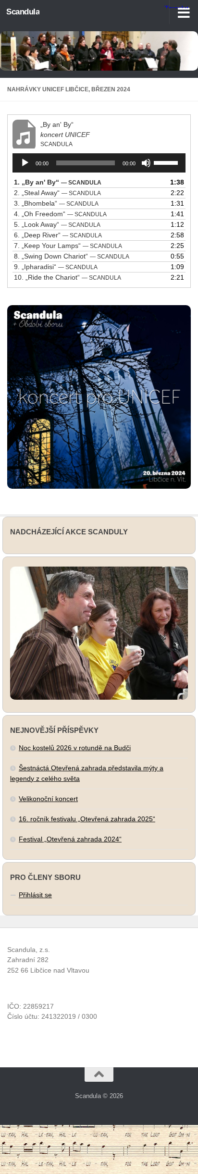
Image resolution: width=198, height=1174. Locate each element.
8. (71, 256)
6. (58, 235)
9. (56, 267)
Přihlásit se (35, 895)
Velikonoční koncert (48, 799)
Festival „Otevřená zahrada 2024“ (70, 839)
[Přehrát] (25, 163)
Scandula (22, 11)
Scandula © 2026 (99, 1096)
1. (57, 182)
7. (68, 245)
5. (57, 224)
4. (60, 214)
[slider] (167, 162)
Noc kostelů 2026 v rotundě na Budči (75, 748)
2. (57, 193)
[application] (99, 163)
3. (56, 203)
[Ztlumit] (146, 163)
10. (67, 277)
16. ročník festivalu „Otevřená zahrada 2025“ (87, 819)
